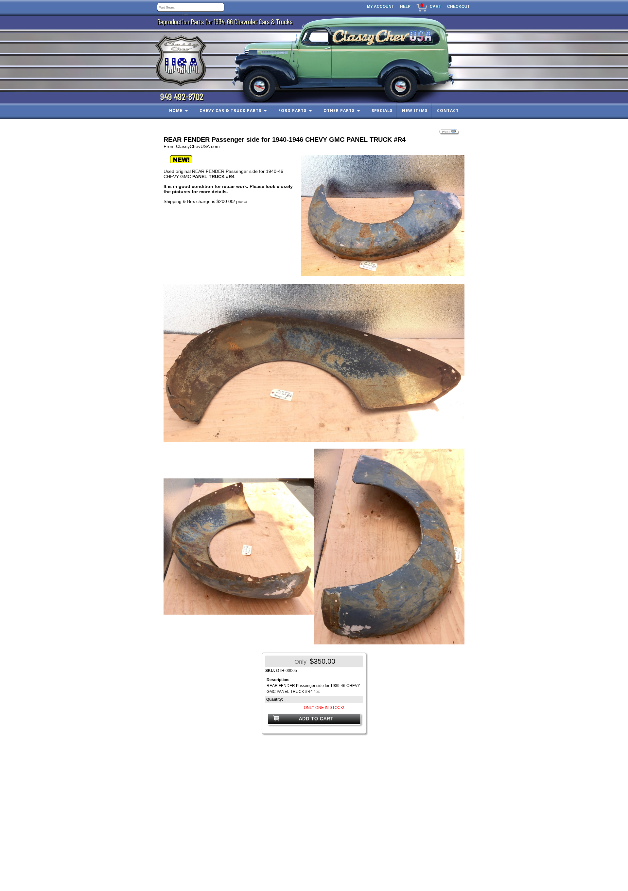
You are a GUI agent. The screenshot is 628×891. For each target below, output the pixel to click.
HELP (405, 6)
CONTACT (448, 110)
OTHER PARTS (339, 110)
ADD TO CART (316, 718)
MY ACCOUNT (380, 6)
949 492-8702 (181, 96)
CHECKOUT (458, 6)
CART (435, 6)
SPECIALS (382, 110)
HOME (176, 110)
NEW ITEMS (414, 110)
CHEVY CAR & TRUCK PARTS (230, 110)
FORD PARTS (292, 110)
